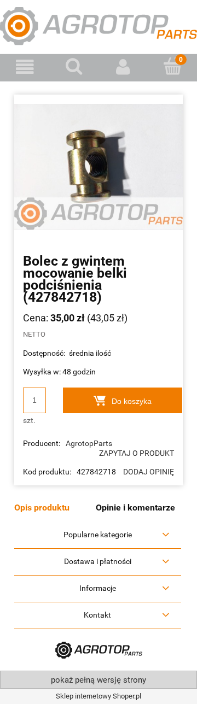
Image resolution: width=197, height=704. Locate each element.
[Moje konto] (123, 67)
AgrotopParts (89, 443)
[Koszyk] (172, 66)
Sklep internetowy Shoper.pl (98, 696)
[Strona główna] (98, 25)
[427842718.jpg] (98, 166)
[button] (24, 67)
